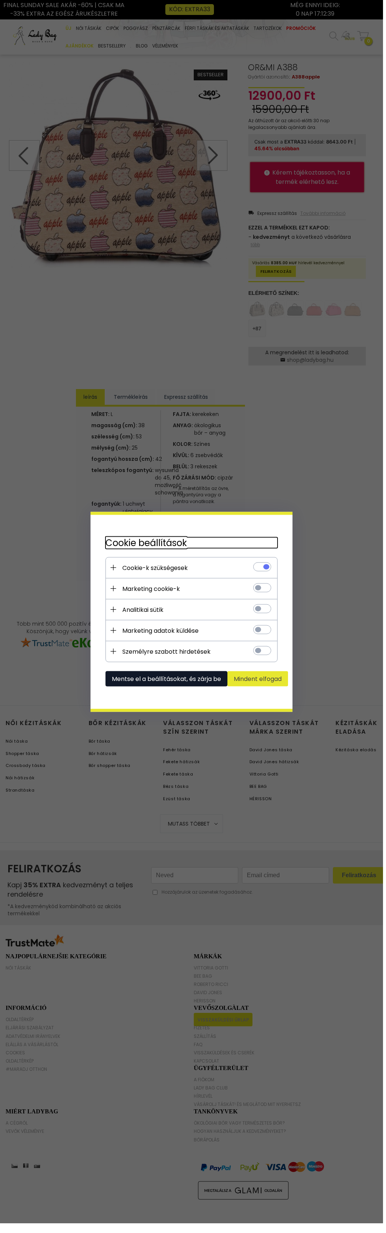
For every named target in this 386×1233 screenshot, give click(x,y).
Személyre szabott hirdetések (166, 651)
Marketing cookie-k (151, 588)
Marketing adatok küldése (160, 630)
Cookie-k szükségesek (155, 567)
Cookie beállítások (146, 542)
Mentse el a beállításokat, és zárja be (166, 678)
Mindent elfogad (258, 678)
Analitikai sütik (142, 609)
